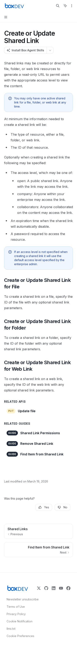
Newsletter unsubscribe (21, 599)
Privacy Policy (16, 614)
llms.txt (11, 628)
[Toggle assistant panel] (65, 6)
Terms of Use (16, 606)
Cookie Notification (19, 621)
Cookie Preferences (20, 636)
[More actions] (72, 6)
